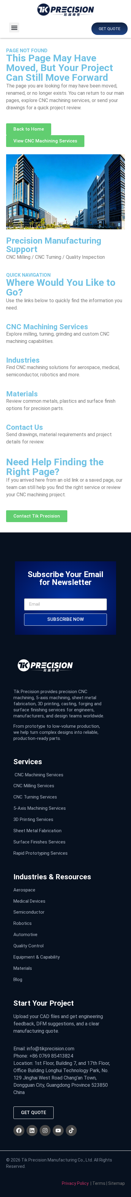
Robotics (22, 923)
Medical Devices (29, 901)
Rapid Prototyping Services (40, 853)
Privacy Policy (75, 1183)
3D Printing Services (33, 819)
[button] (14, 27)
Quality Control (28, 946)
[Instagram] (45, 1130)
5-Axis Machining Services (39, 808)
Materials (22, 968)
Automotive (25, 934)
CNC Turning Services (35, 797)
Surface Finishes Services (39, 842)
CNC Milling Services (33, 785)
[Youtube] (58, 1130)
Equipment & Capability (36, 957)
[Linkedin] (32, 1130)
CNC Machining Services (39, 775)
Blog (17, 979)
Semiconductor (28, 912)
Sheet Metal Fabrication (37, 830)
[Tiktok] (71, 1130)
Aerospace (24, 890)
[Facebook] (18, 1130)
